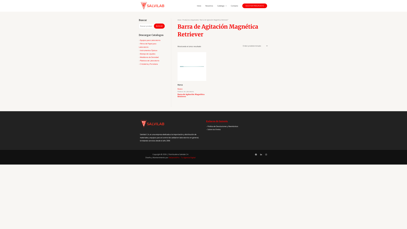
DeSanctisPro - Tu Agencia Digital (182, 157)
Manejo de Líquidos (147, 54)
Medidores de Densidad (149, 57)
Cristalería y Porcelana (149, 64)
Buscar (159, 26)
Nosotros (209, 6)
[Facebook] (256, 155)
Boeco (180, 89)
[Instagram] (266, 155)
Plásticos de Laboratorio (149, 60)
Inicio (199, 6)
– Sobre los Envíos (213, 129)
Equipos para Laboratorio (150, 40)
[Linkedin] (261, 155)
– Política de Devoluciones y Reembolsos (222, 126)
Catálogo (220, 6)
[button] (225, 6)
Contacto (234, 6)
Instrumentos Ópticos (148, 50)
